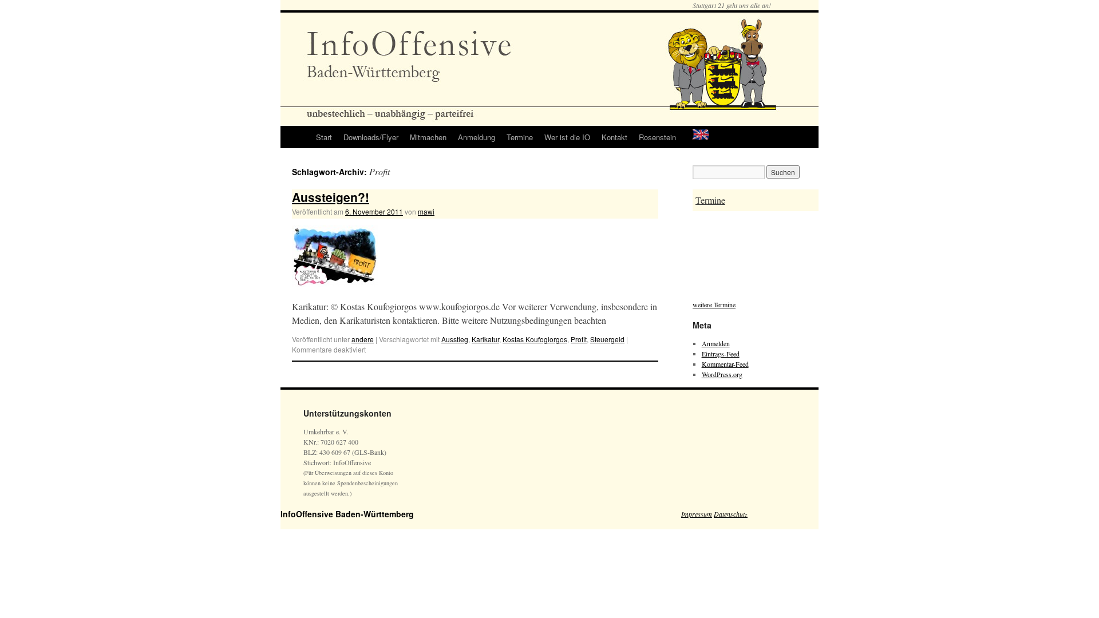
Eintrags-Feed (721, 353)
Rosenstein (657, 137)
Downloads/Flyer (370, 137)
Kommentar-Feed (725, 364)
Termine (520, 137)
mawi (426, 211)
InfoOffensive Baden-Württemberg (347, 514)
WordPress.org (722, 374)
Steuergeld (607, 339)
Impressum (696, 513)
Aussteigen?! (330, 196)
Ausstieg (454, 339)
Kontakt (614, 137)
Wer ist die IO (567, 137)
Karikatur (485, 339)
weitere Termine (714, 304)
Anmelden (716, 343)
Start (324, 137)
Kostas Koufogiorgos (535, 339)
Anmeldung (476, 137)
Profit (579, 339)
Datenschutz (731, 513)
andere (362, 339)
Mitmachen (428, 137)
